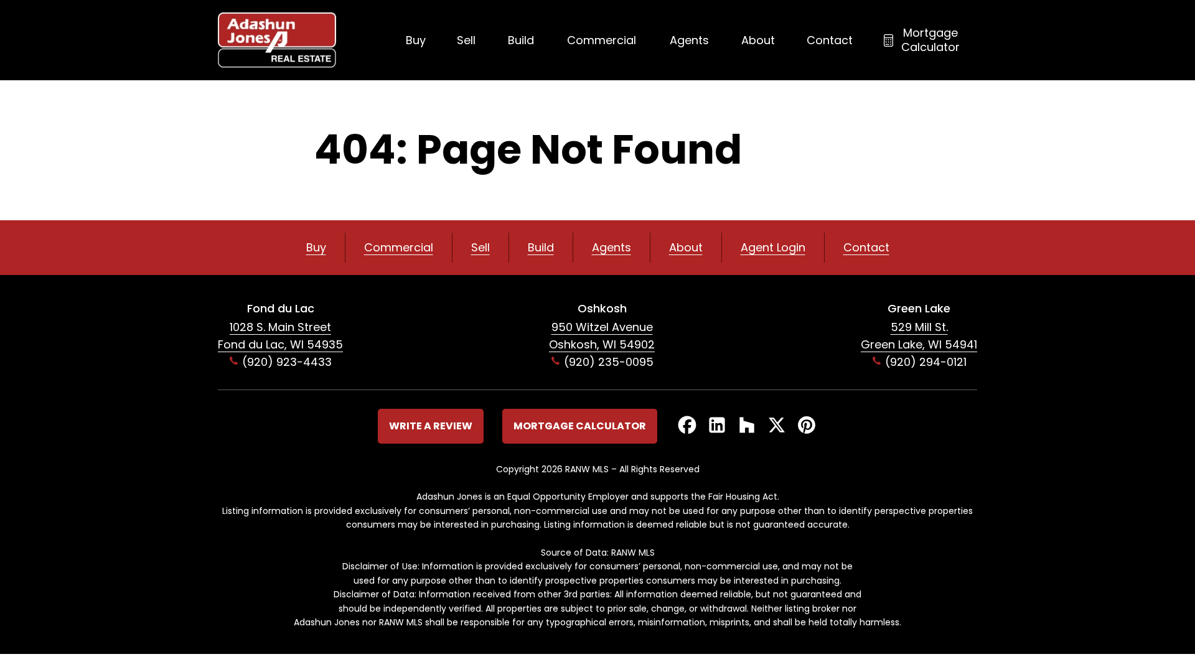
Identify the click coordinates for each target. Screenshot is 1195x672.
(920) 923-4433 (287, 362)
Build (521, 40)
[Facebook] (687, 426)
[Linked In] (717, 426)
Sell (466, 40)
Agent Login (773, 247)
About (758, 40)
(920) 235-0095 (609, 362)
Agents (689, 40)
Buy (416, 40)
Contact (830, 40)
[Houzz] (747, 426)
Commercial (601, 40)
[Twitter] (777, 426)
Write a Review (430, 426)
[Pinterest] (806, 426)
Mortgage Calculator (930, 40)
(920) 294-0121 (926, 362)
